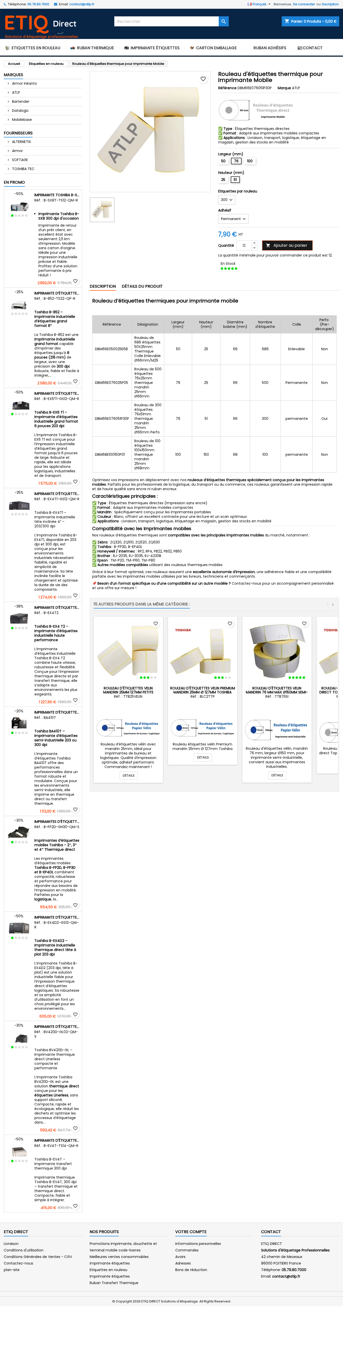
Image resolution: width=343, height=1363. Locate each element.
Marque (284, 88)
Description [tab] (103, 286)
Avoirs (180, 1256)
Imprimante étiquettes (110, 1276)
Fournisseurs (18, 133)
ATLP (15, 92)
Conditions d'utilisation (23, 1250)
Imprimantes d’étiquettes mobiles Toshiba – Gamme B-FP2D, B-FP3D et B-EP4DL (57, 822)
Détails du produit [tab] (142, 286)
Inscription (330, 4)
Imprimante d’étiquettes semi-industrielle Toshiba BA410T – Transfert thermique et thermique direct (57, 712)
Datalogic (20, 110)
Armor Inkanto (24, 83)
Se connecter (304, 4)
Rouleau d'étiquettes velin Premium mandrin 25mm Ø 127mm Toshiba (202, 690)
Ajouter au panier (286, 245)
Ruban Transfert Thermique (114, 1282)
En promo (14, 182)
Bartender (20, 101)
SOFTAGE (19, 159)
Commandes (187, 1250)
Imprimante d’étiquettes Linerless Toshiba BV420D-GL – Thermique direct (57, 1027)
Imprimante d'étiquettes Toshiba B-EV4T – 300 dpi (57, 1140)
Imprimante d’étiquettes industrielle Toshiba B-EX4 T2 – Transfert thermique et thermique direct (57, 607)
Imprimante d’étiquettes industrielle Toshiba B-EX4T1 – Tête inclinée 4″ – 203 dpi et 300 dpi (57, 494)
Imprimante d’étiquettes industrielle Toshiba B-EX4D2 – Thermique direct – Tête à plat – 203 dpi (57, 917)
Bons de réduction (191, 1269)
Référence (227, 88)
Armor (17, 150)
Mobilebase (21, 119)
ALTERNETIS (21, 141)
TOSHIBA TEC (22, 168)
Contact (271, 1232)
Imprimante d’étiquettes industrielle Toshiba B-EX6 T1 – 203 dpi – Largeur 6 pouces (57, 393)
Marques (13, 75)
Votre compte (191, 1232)
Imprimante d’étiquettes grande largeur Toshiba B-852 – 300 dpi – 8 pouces (57, 293)
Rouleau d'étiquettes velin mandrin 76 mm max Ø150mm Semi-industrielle (277, 692)
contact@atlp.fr (81, 4)
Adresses (183, 1263)
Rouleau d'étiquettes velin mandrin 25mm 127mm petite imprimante (128, 692)
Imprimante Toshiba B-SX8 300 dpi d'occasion (57, 195)
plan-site (12, 1269)
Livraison (11, 1243)
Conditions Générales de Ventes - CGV (38, 1256)
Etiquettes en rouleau (108, 1269)
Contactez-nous (18, 1263)
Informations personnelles (198, 1243)
